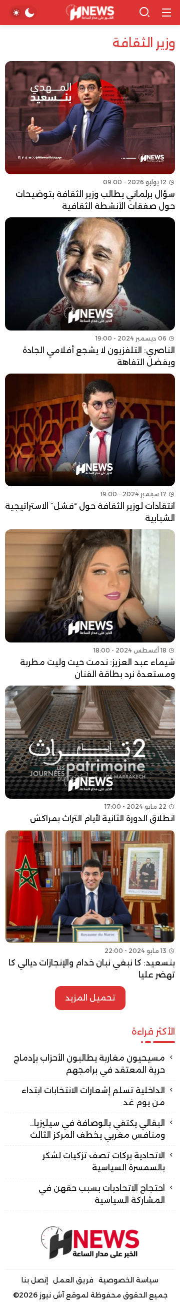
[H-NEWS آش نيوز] (90, 13)
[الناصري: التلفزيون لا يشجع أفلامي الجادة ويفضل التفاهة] (90, 293)
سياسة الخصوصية (128, 1279)
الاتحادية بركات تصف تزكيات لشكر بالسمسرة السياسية (103, 1161)
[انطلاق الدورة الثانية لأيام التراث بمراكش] (90, 755)
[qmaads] (90, 1242)
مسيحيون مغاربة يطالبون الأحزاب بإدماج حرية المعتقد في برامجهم (89, 1064)
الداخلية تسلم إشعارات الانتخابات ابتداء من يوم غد (93, 1096)
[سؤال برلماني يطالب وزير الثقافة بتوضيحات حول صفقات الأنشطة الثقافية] (90, 136)
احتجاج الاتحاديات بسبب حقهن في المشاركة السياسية (101, 1194)
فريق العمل (73, 1279)
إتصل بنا (35, 1279)
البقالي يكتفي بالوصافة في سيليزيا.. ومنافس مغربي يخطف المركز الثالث (97, 1129)
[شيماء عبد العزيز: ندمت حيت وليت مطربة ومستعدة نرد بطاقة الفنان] (90, 605)
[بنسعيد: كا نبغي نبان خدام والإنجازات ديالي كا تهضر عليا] (90, 905)
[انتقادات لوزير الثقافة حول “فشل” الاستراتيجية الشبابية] (90, 449)
